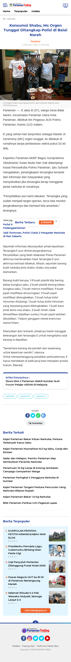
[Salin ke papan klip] (43, 415)
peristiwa (41, 396)
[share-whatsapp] (38, 415)
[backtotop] (35, 623)
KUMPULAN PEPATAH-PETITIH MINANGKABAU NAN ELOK (27, 534)
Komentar (37, 423)
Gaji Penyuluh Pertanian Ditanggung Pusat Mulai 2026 (26, 563)
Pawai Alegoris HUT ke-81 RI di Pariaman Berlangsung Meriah (26, 581)
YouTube (49, 642)
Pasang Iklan (28, 646)
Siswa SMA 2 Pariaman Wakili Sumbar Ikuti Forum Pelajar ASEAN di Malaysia (33, 383)
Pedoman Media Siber (48, 646)
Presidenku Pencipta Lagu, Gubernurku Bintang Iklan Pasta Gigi (25, 550)
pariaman (25, 396)
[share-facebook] (27, 415)
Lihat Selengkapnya (35, 610)
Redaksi (16, 646)
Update (47, 222)
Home (6, 11)
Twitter (37, 642)
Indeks (36, 11)
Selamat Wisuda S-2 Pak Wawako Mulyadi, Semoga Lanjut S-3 (25, 596)
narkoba (10, 396)
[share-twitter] (33, 415)
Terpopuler (21, 11)
